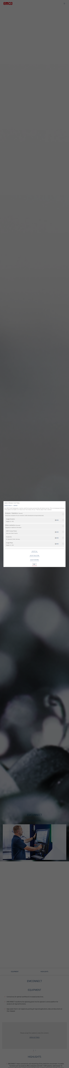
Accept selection (34, 555)
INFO (57, 520)
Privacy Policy (8, 505)
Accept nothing (34, 560)
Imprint (16, 505)
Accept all (34, 551)
